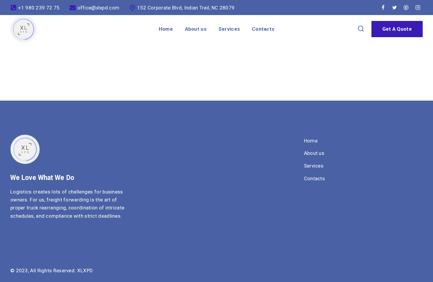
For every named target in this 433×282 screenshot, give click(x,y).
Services (229, 29)
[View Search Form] (361, 29)
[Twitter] (395, 8)
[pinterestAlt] (406, 8)
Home (166, 29)
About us (195, 29)
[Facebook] (383, 8)
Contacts (263, 29)
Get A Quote (397, 29)
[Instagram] (418, 8)
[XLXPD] (23, 29)
